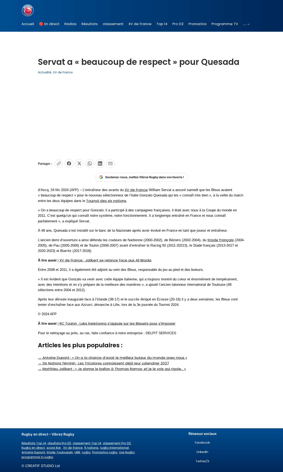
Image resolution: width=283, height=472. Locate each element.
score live (54, 448)
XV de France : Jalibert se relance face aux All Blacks (105, 260)
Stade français (220, 239)
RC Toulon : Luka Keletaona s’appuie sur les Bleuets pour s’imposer (117, 323)
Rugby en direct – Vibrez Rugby (48, 434)
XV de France (63, 72)
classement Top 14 (87, 443)
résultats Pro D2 (59, 443)
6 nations (91, 448)
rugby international (114, 448)
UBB (77, 452)
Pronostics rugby (104, 452)
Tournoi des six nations (106, 200)
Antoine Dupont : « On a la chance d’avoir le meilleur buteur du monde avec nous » (112, 357)
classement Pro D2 (117, 443)
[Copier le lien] (59, 163)
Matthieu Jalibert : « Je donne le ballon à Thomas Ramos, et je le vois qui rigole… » (112, 368)
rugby (86, 452)
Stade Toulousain (60, 452)
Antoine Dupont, (34, 452)
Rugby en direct (33, 448)
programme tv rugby (37, 457)
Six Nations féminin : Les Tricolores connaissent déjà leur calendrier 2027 (103, 363)
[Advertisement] (141, 117)
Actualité (44, 72)
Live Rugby (127, 452)
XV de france (73, 448)
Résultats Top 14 (34, 443)
